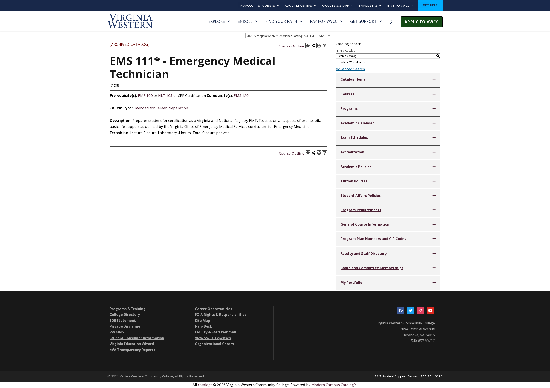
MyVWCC (246, 5)
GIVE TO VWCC (398, 5)
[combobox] (288, 35)
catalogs (205, 384)
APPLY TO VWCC (422, 21)
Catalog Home (353, 79)
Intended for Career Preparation (161, 107)
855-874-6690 (432, 376)
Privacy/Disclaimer (126, 326)
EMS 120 (241, 95)
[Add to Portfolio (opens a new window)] (307, 45)
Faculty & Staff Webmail (215, 332)
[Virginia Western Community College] (130, 20)
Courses (347, 94)
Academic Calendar (357, 123)
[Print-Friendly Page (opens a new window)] (318, 45)
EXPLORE (216, 21)
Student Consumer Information (137, 338)
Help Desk (203, 326)
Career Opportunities (213, 308)
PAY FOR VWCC (323, 21)
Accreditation (352, 152)
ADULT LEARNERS (298, 5)
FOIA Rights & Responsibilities (220, 314)
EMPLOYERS (367, 5)
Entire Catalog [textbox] (346, 50)
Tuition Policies (354, 181)
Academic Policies (356, 166)
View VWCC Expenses (213, 338)
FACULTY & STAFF (335, 5)
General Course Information (365, 224)
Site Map (202, 320)
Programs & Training (128, 308)
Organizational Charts (214, 343)
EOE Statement (123, 320)
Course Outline (291, 46)
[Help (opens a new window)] (324, 45)
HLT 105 (165, 95)
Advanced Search (350, 68)
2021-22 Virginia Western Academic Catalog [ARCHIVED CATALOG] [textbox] (288, 36)
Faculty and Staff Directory (364, 253)
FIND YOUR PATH (281, 21)
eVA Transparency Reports (132, 349)
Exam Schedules (354, 137)
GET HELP (430, 5)
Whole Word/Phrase (353, 62)
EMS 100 (145, 95)
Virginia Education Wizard (132, 343)
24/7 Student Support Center (396, 376)
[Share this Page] (313, 45)
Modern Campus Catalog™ (334, 384)
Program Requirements (361, 210)
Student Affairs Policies (361, 195)
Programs (349, 108)
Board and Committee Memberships (372, 268)
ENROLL (245, 21)
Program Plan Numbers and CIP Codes (373, 238)
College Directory (125, 314)
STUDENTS (266, 5)
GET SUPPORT (363, 21)
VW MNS (117, 332)
